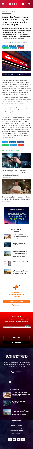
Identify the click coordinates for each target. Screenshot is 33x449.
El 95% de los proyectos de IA (20, 261)
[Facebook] (14, 439)
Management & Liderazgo (16, 430)
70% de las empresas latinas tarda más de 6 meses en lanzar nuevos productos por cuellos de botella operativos (16, 173)
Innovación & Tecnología (16, 428)
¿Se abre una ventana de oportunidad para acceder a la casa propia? (20, 236)
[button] (29, 4)
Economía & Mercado (16, 425)
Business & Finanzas (9, 12)
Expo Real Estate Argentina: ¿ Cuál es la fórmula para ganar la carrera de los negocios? (20, 271)
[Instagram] (10, 439)
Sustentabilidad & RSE (16, 433)
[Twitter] (18, 439)
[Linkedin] (23, 439)
